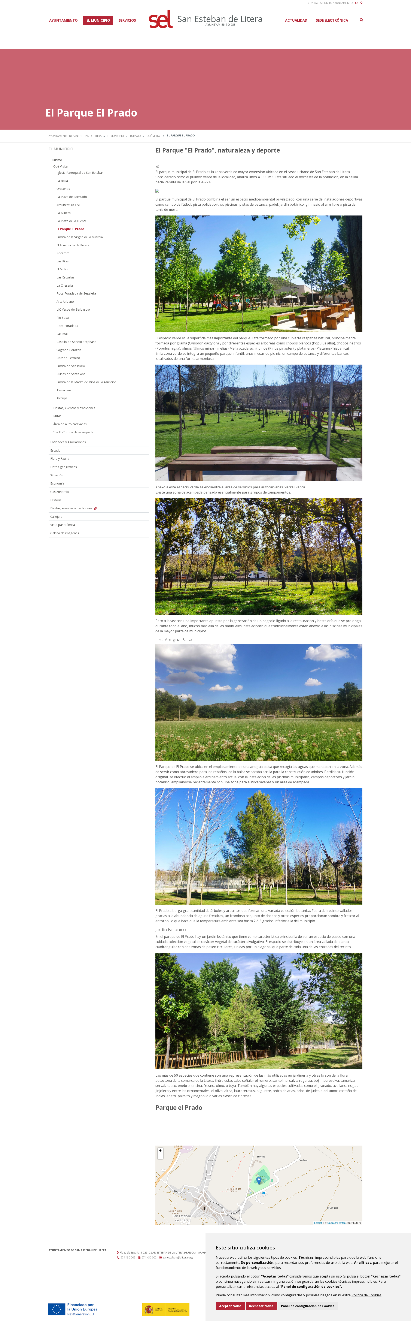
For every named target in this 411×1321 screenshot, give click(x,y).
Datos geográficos (63, 467)
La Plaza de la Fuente (72, 221)
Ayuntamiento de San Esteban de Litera (75, 136)
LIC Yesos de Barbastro (73, 309)
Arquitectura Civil (68, 205)
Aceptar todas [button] (230, 1306)
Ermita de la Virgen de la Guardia (80, 237)
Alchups (62, 398)
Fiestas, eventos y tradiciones (74, 408)
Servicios (127, 20)
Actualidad (296, 20)
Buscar (361, 20)
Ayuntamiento (63, 20)
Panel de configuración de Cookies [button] (307, 1306)
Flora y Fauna (59, 458)
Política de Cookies (366, 1295)
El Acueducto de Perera (73, 245)
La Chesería (65, 285)
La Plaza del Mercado (72, 197)
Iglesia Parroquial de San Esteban (80, 173)
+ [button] (160, 1150)
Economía (57, 483)
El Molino (63, 269)
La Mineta (64, 213)
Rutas (57, 416)
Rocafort (63, 253)
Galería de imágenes (64, 533)
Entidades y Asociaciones (68, 442)
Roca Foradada (67, 326)
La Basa (62, 181)
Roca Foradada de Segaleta (76, 293)
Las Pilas (63, 261)
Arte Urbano (65, 301)
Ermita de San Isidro (71, 366)
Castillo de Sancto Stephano (77, 342)
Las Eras (62, 334)
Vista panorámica (62, 525)
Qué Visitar (154, 136)
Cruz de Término (68, 358)
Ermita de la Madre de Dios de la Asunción (86, 382)
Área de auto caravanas (70, 424)
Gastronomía (59, 492)
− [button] (160, 1156)
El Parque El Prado (70, 229)
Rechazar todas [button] (261, 1306)
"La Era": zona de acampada (73, 432)
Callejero (56, 517)
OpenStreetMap (336, 1222)
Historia (55, 500)
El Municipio (98, 20)
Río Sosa (63, 318)
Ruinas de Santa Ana (71, 374)
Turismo (135, 136)
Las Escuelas (65, 277)
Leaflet (318, 1222)
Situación (56, 475)
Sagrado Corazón (69, 350)
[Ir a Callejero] (361, 3)
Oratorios (63, 189)
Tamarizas (64, 390)
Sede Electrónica (332, 20)
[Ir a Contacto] (356, 3)
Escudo (55, 450)
